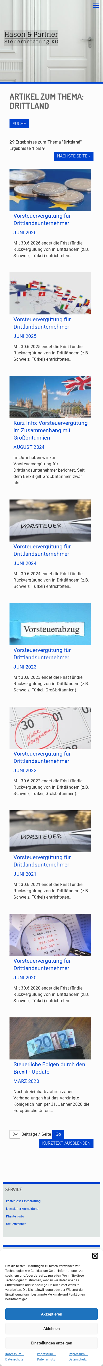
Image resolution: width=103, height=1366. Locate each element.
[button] (95, 1255)
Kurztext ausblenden (66, 1143)
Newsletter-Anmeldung (22, 1209)
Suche (19, 123)
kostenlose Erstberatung (23, 1201)
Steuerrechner (16, 1224)
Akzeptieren (51, 1314)
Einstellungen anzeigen (51, 1343)
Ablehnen (51, 1328)
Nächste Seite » (73, 156)
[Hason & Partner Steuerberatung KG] (31, 37)
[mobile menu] (95, 5)
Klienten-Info (15, 1216)
